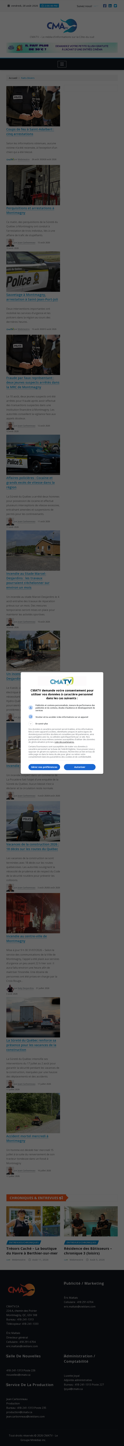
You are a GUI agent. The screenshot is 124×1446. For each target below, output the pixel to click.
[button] (62, 723)
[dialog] (62, 723)
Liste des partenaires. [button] (64, 742)
